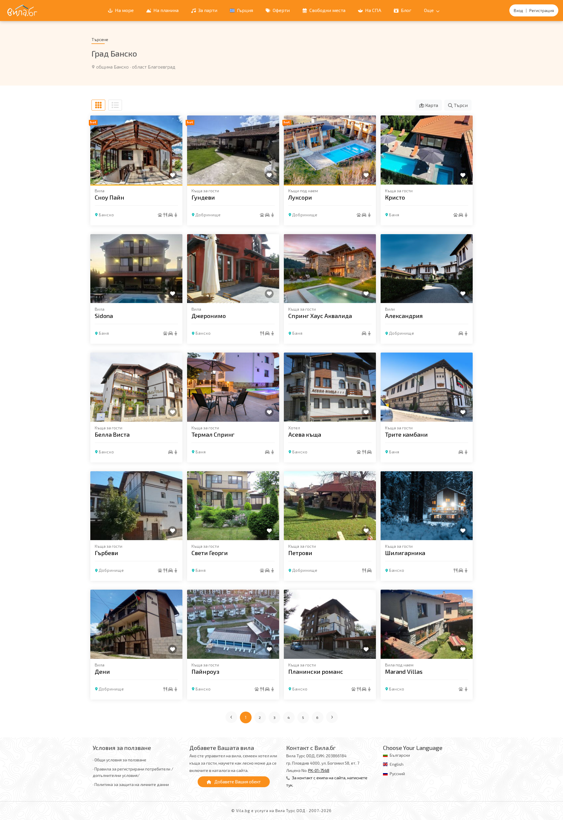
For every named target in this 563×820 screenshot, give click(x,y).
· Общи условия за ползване (119, 759)
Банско (106, 214)
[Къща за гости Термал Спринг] (233, 387)
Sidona (104, 315)
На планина (165, 10)
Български (400, 755)
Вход (518, 10)
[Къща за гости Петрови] (330, 505)
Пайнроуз (205, 671)
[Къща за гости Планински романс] (330, 624)
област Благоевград (153, 66)
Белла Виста (112, 434)
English (396, 764)
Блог (405, 10)
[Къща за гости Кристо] (427, 150)
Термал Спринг (213, 434)
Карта (431, 105)
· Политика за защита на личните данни (131, 784)
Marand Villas (404, 671)
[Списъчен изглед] (115, 105)
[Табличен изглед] (98, 105)
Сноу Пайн (109, 197)
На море (124, 10)
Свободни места (326, 10)
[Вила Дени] (136, 624)
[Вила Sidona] (136, 268)
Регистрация (541, 10)
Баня (394, 214)
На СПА (372, 10)
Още (429, 10)
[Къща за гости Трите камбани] (427, 387)
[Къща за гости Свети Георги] (233, 505)
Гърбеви (106, 552)
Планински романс (315, 671)
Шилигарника (405, 552)
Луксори (300, 197)
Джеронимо (208, 315)
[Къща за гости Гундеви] (233, 150)
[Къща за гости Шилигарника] (427, 505)
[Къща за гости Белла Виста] (136, 387)
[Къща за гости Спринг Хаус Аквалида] (330, 268)
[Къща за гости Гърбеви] (136, 505)
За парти (207, 10)
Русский (397, 773)
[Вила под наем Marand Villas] (427, 624)
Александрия (404, 315)
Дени (102, 671)
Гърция (244, 10)
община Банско (112, 66)
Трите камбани (406, 434)
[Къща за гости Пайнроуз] (233, 624)
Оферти (281, 10)
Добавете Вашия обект (237, 781)
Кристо (395, 197)
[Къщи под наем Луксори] (330, 150)
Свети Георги (209, 552)
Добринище (208, 214)
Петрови (300, 552)
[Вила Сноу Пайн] (136, 150)
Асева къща (304, 434)
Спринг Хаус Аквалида (320, 315)
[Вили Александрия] (427, 268)
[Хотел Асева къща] (330, 387)
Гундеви (203, 197)
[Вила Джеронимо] (233, 268)
